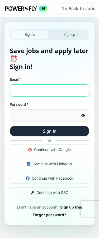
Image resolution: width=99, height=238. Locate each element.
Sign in (30, 35)
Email (15, 79)
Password (19, 104)
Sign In (49, 131)
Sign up (69, 35)
